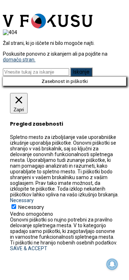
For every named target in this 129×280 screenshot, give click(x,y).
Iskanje (81, 72)
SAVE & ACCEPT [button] (28, 248)
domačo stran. (19, 59)
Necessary (31, 207)
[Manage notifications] (112, 264)
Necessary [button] (22, 200)
